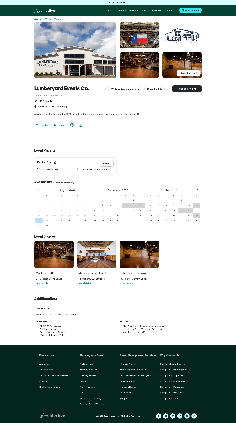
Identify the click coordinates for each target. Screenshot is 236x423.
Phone (60, 125)
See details (42, 283)
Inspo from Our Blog (90, 398)
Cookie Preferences (49, 387)
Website (43, 125)
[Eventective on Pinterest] (172, 416)
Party (110, 10)
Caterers (84, 381)
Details (107, 163)
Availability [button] (156, 89)
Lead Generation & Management (137, 375)
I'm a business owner (117, 2)
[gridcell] (39, 220)
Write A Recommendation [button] (125, 89)
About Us (44, 364)
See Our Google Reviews (172, 364)
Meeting (134, 10)
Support (124, 398)
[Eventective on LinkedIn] (194, 416)
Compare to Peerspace (172, 387)
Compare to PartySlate (172, 392)
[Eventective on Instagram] (165, 416)
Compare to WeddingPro (173, 369)
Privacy (43, 381)
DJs (81, 392)
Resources (125, 392)
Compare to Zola (169, 398)
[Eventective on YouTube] (187, 416)
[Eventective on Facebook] (158, 416)
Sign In (168, 10)
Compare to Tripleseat (172, 375)
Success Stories (128, 387)
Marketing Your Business (133, 369)
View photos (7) (188, 73)
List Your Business (151, 10)
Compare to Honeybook (172, 381)
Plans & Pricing (128, 364)
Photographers (87, 387)
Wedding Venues (54, 19)
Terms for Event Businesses (53, 375)
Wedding (121, 10)
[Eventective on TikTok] (179, 416)
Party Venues (86, 364)
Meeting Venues (88, 375)
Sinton (38, 19)
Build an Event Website (92, 404)
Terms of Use (46, 369)
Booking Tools (127, 381)
